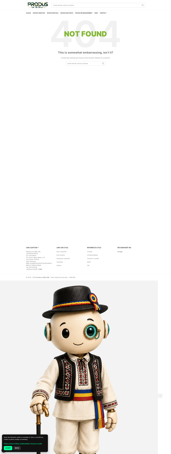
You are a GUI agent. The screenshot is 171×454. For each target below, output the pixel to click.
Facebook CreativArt (63, 258)
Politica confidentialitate (22, 443)
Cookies (89, 251)
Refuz (17, 448)
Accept (8, 448)
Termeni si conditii (93, 258)
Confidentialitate (92, 255)
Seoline (59, 265)
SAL (88, 265)
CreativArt (60, 262)
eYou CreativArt (61, 251)
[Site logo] (38, 5)
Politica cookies (9, 443)
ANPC (89, 262)
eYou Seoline (61, 255)
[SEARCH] (142, 5)
